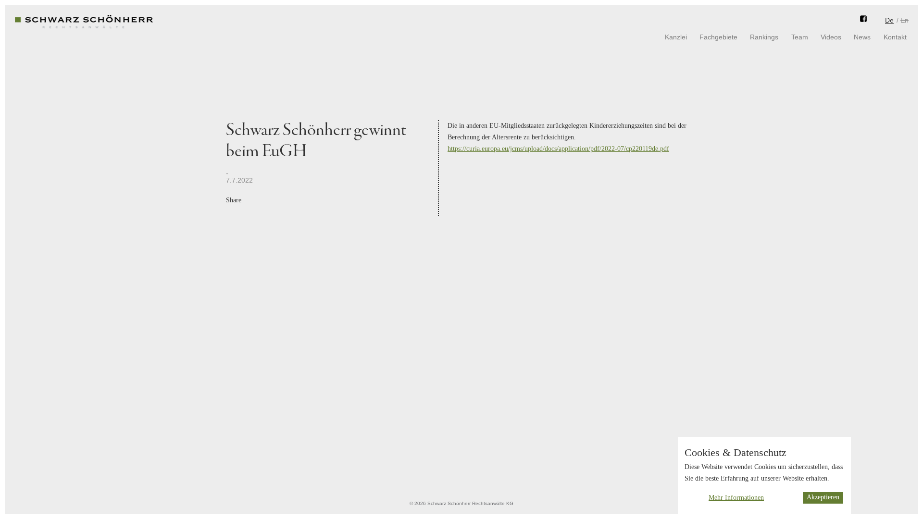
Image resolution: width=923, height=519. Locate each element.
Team (799, 37)
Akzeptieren (823, 497)
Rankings (764, 37)
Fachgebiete (718, 37)
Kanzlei (676, 37)
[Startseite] (83, 28)
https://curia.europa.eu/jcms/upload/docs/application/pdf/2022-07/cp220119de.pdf (558, 148)
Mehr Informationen (736, 497)
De (889, 20)
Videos (831, 37)
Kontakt (895, 37)
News (862, 37)
